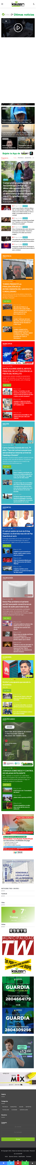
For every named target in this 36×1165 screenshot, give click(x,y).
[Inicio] (18, 4)
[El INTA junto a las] (7, 790)
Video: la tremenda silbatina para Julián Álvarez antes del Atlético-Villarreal (22, 561)
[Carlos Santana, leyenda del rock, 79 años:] (18, 130)
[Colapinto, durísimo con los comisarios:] (7, 568)
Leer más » (7, 301)
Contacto (4, 1122)
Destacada (5, 108)
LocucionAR (19, 1153)
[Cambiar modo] (34, 5)
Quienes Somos (13, 1156)
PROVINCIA (21, 157)
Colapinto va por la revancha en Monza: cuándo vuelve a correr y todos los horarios (22, 553)
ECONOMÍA (14, 1109)
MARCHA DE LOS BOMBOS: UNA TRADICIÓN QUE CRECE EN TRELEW (23, 416)
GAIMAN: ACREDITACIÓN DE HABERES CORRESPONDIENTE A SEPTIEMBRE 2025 (23, 403)
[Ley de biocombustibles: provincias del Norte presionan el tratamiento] (7, 704)
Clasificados (21, 1156)
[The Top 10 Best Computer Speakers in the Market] (6, 207)
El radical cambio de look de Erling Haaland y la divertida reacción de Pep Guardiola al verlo (18, 533)
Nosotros (4, 1115)
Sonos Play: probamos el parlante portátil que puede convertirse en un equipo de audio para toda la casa (17, 604)
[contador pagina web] (18, 932)
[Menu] (2, 5)
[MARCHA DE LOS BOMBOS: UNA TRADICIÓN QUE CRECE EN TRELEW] (7, 415)
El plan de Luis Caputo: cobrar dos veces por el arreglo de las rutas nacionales (23, 698)
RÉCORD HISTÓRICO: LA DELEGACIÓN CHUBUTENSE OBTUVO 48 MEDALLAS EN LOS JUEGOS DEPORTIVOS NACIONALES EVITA (23, 310)
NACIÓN (25, 206)
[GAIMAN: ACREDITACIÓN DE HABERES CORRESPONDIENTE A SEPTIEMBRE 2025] (7, 404)
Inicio (6, 1156)
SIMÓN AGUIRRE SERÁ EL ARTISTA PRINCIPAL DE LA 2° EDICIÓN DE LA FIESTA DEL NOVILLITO (17, 371)
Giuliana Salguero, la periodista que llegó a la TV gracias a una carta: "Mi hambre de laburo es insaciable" (23, 222)
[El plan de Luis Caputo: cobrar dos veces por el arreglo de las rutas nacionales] (7, 696)
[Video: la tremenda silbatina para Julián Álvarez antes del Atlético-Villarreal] (7, 559)
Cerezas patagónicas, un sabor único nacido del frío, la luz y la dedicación (22, 807)
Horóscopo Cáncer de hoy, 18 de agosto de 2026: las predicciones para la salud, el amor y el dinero (23, 248)
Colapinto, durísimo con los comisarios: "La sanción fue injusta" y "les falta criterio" (23, 570)
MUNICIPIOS (28, 157)
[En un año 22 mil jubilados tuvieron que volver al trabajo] (7, 711)
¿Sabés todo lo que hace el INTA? (23, 797)
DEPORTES (28, 1106)
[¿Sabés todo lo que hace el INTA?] (7, 797)
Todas (14, 157)
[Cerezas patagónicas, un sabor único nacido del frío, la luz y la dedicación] (7, 805)
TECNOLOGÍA (5, 1109)
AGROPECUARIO (24, 1109)
